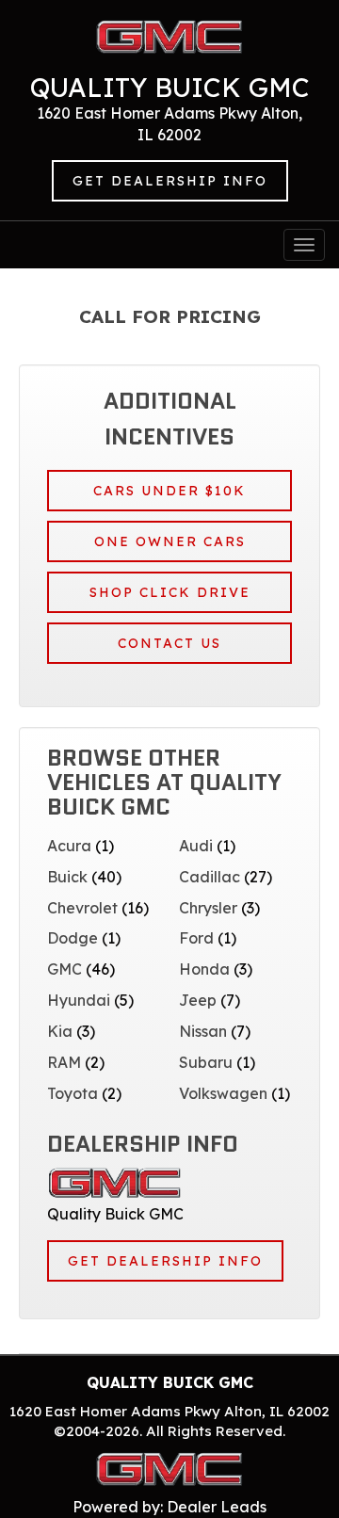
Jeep (198, 1000)
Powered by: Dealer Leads (169, 1506)
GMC (64, 969)
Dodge (72, 938)
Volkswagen (223, 1093)
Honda (204, 969)
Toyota (72, 1093)
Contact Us (169, 643)
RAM (64, 1062)
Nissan (203, 1031)
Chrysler (208, 907)
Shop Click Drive (169, 592)
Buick (67, 876)
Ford (196, 938)
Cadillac (209, 876)
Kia (60, 1031)
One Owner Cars (170, 541)
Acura (69, 845)
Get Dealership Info (170, 180)
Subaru (206, 1062)
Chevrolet (82, 907)
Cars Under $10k (169, 490)
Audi (196, 845)
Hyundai (78, 1000)
